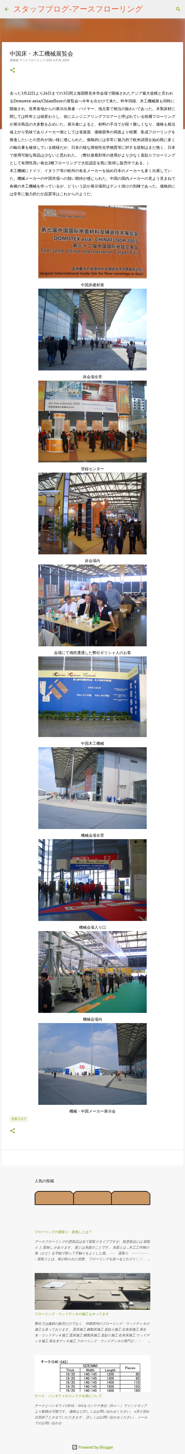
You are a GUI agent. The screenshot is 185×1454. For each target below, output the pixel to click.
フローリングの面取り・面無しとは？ (63, 1232)
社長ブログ (19, 1118)
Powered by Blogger (95, 1447)
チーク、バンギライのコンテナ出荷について (68, 1396)
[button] (12, 70)
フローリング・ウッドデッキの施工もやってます (72, 1314)
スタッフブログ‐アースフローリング (78, 8)
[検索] (149, 9)
